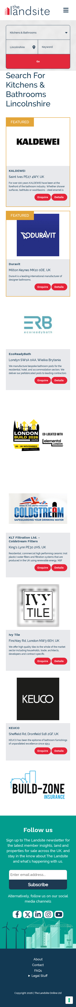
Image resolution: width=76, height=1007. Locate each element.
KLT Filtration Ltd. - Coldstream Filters (24, 539)
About (38, 959)
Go (38, 61)
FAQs (38, 971)
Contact (38, 965)
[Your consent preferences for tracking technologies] (69, 1000)
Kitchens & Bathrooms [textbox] (23, 32)
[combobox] (38, 28)
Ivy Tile (14, 635)
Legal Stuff (40, 976)
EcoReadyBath (20, 354)
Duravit (14, 264)
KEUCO (14, 728)
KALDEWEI (17, 171)
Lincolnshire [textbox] (17, 47)
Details (59, 197)
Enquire (42, 197)
